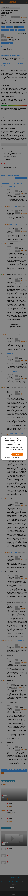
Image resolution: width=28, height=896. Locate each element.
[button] (12, 457)
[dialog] (14, 448)
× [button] (24, 437)
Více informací (8, 450)
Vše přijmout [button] (17, 454)
